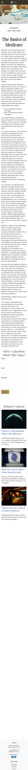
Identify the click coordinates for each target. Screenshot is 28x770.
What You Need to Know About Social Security (13, 471)
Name (3, 358)
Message (4, 378)
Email (3, 368)
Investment (14, 766)
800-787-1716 (16, 747)
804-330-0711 (15, 745)
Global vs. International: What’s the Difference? (13, 432)
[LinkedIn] (15, 757)
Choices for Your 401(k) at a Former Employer (13, 509)
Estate (14, 768)
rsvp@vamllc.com (14, 754)
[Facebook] (12, 757)
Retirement (14, 764)
